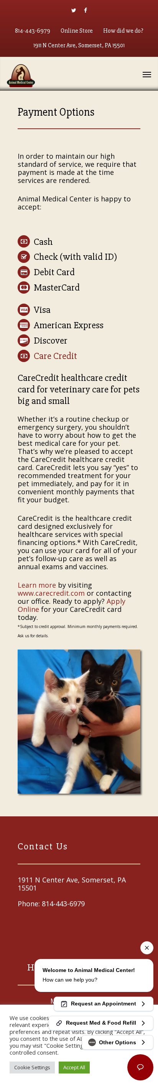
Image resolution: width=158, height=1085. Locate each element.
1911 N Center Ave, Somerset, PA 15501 (79, 45)
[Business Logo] (68, 74)
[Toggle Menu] (147, 74)
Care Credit (55, 356)
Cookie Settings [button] (32, 1067)
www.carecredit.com (51, 593)
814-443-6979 (32, 31)
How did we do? (123, 31)
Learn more (37, 585)
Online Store (77, 31)
